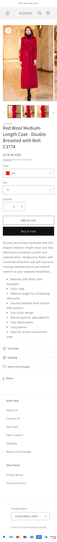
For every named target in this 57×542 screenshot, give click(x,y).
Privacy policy (14, 475)
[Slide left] (3, 112)
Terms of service (16, 483)
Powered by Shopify (37, 527)
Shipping (7, 159)
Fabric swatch (14, 435)
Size (5, 182)
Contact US (13, 418)
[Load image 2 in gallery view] (28, 111)
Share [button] (9, 378)
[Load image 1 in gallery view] (14, 111)
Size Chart (12, 426)
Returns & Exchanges (18, 451)
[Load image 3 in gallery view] (43, 111)
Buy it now (28, 231)
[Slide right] (53, 112)
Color (6, 165)
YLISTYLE (22, 527)
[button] (7, 13)
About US (12, 410)
